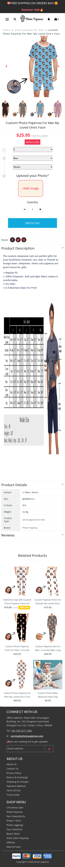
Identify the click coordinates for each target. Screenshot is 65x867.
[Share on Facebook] (12, 239)
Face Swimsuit (14, 829)
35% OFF (24, 607)
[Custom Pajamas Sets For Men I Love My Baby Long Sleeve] (47, 628)
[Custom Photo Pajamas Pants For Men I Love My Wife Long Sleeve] (17, 628)
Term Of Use (13, 790)
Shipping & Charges (17, 781)
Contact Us (12, 768)
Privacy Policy (13, 773)
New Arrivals (13, 846)
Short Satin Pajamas (17, 838)
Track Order (13, 794)
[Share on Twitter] (18, 239)
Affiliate (10, 842)
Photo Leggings (14, 825)
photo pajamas (41, 861)
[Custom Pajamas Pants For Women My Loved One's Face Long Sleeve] (47, 581)
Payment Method (16, 786)
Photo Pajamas (30, 527)
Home (6, 30)
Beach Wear (13, 833)
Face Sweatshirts (15, 816)
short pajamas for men (29, 30)
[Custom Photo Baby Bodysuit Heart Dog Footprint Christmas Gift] (47, 674)
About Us (11, 764)
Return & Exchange (17, 777)
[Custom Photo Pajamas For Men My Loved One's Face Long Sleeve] (17, 674)
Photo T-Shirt (13, 820)
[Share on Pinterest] (23, 239)
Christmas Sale (14, 807)
